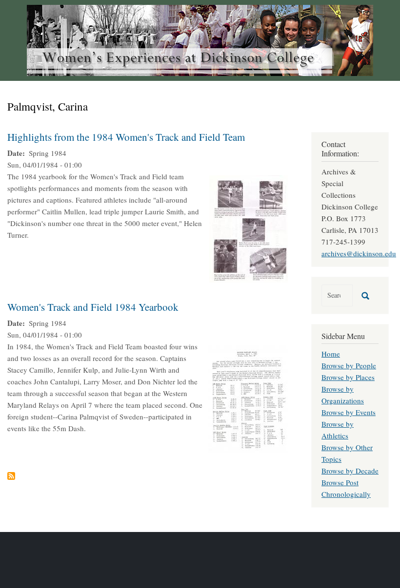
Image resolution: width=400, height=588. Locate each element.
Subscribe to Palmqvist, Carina (11, 476)
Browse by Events (348, 412)
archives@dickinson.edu (358, 253)
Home (330, 354)
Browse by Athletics (337, 429)
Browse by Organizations (342, 394)
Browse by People (348, 365)
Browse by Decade (350, 470)
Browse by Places (348, 377)
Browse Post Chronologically (346, 488)
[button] (248, 227)
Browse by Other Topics (347, 453)
